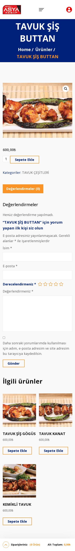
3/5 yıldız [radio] (50, 284)
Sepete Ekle (24, 159)
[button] (65, 88)
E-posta (10, 266)
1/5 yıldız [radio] (40, 284)
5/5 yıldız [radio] (61, 284)
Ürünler (43, 49)
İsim (7, 248)
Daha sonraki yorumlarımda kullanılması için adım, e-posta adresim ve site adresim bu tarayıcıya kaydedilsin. (36, 348)
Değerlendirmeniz (18, 291)
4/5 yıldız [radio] (56, 284)
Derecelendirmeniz (19, 284)
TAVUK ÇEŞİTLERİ (35, 172)
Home (24, 49)
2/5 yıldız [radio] (45, 284)
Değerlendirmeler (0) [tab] (23, 189)
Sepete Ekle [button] (17, 450)
